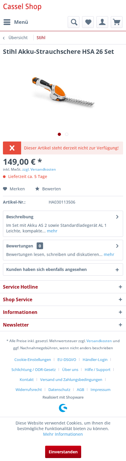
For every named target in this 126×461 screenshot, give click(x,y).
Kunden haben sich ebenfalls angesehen (46, 269)
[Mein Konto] (102, 22)
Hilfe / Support (97, 369)
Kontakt (27, 379)
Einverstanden (63, 452)
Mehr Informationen (63, 434)
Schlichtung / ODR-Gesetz (33, 369)
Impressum (100, 389)
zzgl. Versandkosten (39, 169)
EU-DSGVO (66, 359)
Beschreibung (19, 216)
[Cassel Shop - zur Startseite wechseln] (22, 8)
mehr (51, 231)
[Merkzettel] (88, 22)
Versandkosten (99, 340)
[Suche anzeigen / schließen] (73, 22)
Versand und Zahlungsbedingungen (71, 379)
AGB (80, 389)
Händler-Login (95, 359)
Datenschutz (59, 389)
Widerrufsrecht (29, 389)
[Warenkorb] (116, 22)
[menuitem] (15, 22)
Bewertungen (19, 246)
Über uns (70, 369)
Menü (21, 22)
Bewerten (51, 189)
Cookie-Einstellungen (32, 359)
